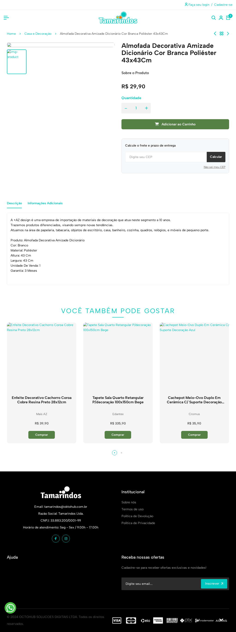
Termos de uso (132, 509)
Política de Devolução (137, 516)
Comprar (41, 434)
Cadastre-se (223, 5)
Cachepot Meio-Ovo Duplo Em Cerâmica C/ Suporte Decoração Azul (194, 399)
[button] (114, 452)
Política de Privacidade (138, 523)
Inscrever (212, 584)
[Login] (221, 18)
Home (11, 34)
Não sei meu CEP (214, 167)
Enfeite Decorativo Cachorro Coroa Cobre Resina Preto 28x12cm (41, 399)
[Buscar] (214, 18)
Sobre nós (128, 502)
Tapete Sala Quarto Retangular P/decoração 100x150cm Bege (118, 399)
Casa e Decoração (37, 34)
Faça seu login (198, 5)
